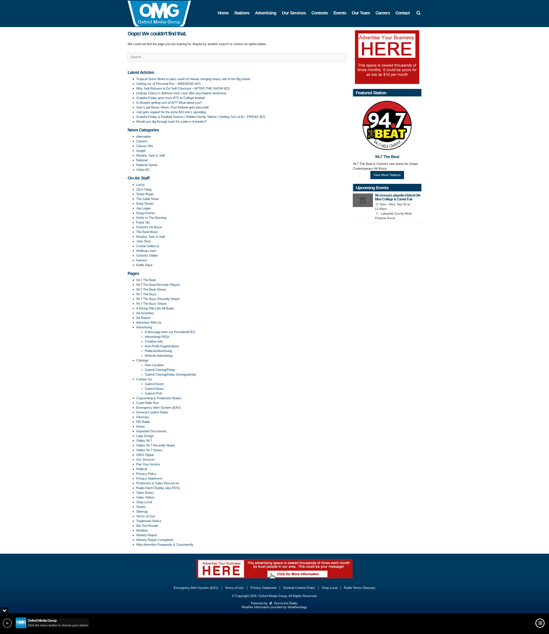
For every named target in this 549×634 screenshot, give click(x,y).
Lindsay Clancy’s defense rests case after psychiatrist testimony (181, 93)
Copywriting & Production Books (158, 398)
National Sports (147, 165)
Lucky (140, 184)
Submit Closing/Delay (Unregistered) (170, 374)
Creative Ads (154, 341)
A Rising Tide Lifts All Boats (155, 308)
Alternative (143, 136)
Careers (383, 13)
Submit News (154, 388)
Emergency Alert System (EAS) (158, 407)
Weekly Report (146, 535)
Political (141, 469)
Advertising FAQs (157, 336)
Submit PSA (153, 393)
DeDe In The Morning (151, 217)
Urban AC (143, 169)
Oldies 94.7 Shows (149, 450)
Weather (142, 530)
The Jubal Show (147, 199)
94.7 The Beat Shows (151, 289)
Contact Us (144, 379)
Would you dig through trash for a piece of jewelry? (171, 121)
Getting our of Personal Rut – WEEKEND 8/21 (168, 83)
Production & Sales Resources (157, 483)
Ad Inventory (145, 313)
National (142, 160)
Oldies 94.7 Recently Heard (155, 445)
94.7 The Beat (146, 280)
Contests (319, 13)
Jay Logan (143, 208)
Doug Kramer (145, 213)
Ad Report (143, 318)
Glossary (142, 417)
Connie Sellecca (147, 246)
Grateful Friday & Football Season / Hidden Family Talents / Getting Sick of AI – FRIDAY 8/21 (200, 117)
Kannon (141, 260)
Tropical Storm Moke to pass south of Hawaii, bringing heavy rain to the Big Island (193, 79)
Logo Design (145, 436)
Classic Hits (144, 146)
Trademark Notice (148, 521)
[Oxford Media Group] (162, 13)
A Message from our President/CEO (170, 332)
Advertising (265, 13)
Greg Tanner (145, 203)
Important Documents (151, 431)
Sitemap (142, 511)
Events (339, 13)
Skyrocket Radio (285, 603)
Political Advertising (158, 351)
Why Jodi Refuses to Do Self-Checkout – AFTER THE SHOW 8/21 (183, 88)
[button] (418, 13)
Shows (141, 507)
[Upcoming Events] (363, 207)
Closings (142, 360)
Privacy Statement (149, 478)
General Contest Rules (152, 412)
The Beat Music (147, 232)
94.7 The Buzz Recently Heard (157, 299)
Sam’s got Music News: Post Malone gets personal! (172, 107)
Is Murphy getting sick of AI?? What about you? (169, 102)
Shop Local (144, 502)
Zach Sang (143, 189)
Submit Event (154, 384)
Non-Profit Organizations (162, 346)
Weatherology (297, 607)
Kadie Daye (144, 265)
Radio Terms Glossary (360, 588)
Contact (402, 13)
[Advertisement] (387, 57)
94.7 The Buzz (146, 294)
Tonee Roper (145, 194)
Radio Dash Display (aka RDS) (158, 488)
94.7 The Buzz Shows (151, 303)
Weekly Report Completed (154, 540)
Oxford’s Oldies (147, 255)
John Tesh (143, 241)
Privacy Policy (146, 474)
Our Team (361, 13)
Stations (241, 13)
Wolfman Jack (146, 251)
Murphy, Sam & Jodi (150, 155)
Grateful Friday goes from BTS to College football (170, 98)
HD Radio (143, 422)
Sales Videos (145, 497)
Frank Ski (143, 222)
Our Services (294, 13)
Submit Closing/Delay (160, 370)
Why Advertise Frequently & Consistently (164, 544)
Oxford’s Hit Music (149, 227)
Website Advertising (158, 355)
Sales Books (145, 492)
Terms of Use (145, 516)
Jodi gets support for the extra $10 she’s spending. (171, 112)
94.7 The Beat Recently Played (157, 285)
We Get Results (147, 525)
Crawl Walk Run (147, 403)
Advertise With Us (148, 322)
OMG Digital (145, 455)
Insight (140, 150)
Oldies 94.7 (144, 440)
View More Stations (387, 175)
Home (223, 13)
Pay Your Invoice (148, 464)
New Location (154, 365)
